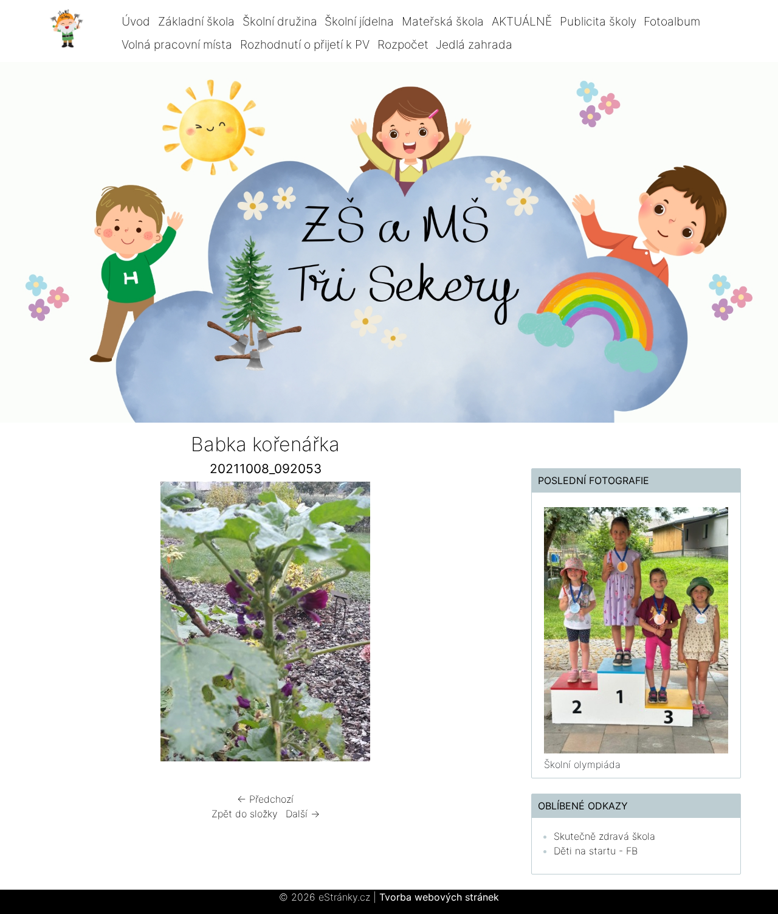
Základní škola (196, 21)
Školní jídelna (359, 21)
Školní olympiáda (582, 764)
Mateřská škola (443, 21)
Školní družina (280, 21)
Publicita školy (598, 21)
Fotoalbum (672, 21)
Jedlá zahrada (474, 44)
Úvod (136, 21)
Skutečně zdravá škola (604, 836)
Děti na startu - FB (596, 851)
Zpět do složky (245, 814)
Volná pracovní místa (177, 44)
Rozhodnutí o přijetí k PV (305, 44)
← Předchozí (265, 799)
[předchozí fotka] (53, 624)
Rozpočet (403, 44)
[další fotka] (478, 624)
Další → (303, 814)
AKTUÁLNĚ (522, 21)
